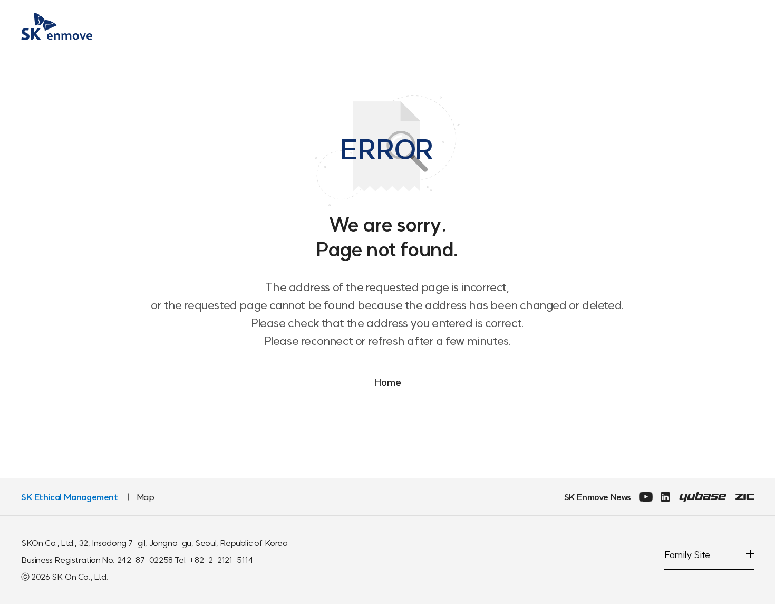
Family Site (691, 560)
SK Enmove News (597, 497)
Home (387, 382)
